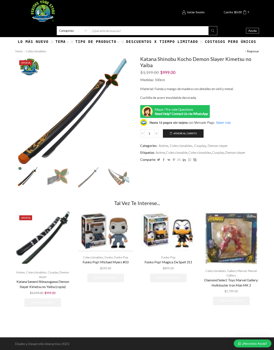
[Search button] (212, 30)
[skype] (194, 160)
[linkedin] (184, 160)
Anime (163, 145)
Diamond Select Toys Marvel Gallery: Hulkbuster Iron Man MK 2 (231, 282)
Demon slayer (218, 145)
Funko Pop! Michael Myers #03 (105, 262)
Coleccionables (36, 51)
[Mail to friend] (179, 160)
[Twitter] (158, 160)
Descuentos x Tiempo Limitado (162, 41)
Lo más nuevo (33, 41)
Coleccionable (176, 152)
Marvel (242, 271)
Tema (60, 41)
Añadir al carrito (185, 133)
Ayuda (252, 30)
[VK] (168, 160)
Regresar (253, 51)
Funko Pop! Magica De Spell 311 (168, 262)
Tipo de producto (95, 41)
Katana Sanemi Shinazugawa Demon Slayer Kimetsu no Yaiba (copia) (42, 284)
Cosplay (200, 145)
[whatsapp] (189, 160)
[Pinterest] (173, 160)
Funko (109, 257)
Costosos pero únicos (230, 41)
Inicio (18, 51)
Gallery (231, 271)
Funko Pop (121, 257)
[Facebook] (163, 160)
